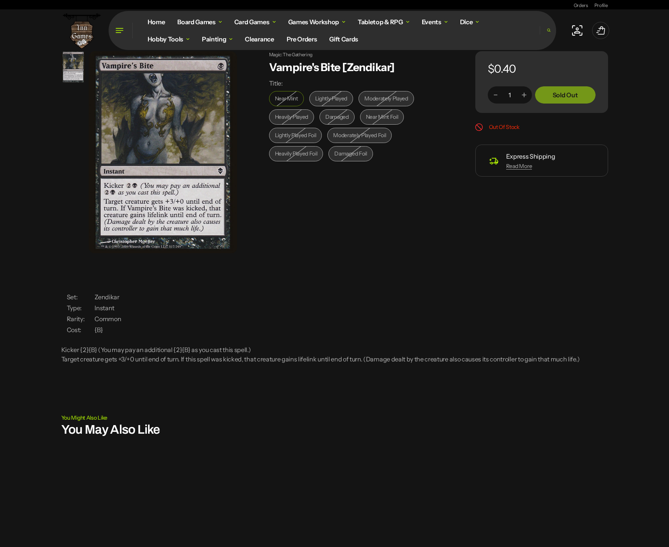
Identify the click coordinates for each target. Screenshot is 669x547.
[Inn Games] (81, 30)
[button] (548, 30)
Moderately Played (388, 100)
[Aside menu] (121, 30)
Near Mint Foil (385, 119)
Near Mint (289, 100)
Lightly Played (334, 100)
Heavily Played (294, 119)
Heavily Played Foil (298, 155)
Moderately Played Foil (359, 137)
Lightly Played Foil (298, 137)
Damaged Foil (353, 155)
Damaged (340, 119)
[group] (73, 67)
